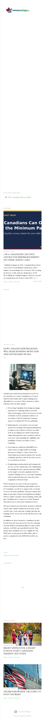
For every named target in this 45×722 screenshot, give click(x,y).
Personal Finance (13, 555)
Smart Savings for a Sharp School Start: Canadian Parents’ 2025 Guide (19, 650)
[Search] (40, 3)
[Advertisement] (22, 102)
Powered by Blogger (24, 711)
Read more (37, 281)
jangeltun (28, 716)
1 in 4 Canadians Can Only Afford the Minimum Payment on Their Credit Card (21, 257)
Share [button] (5, 282)
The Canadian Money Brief (19, 197)
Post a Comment (14, 282)
